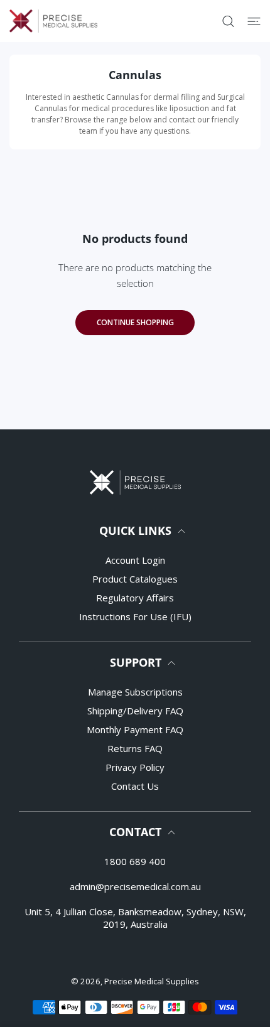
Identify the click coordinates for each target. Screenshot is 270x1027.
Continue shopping (135, 322)
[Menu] (254, 21)
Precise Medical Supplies (151, 981)
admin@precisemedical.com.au (135, 886)
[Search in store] (228, 21)
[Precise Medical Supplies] (53, 21)
